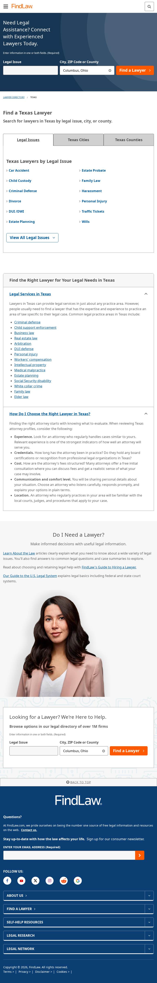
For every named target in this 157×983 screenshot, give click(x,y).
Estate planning (26, 375)
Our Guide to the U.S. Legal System (30, 576)
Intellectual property (30, 365)
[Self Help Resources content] (149, 922)
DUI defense (24, 349)
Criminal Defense (23, 191)
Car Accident (19, 170)
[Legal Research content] (149, 935)
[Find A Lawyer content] (149, 908)
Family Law (91, 180)
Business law (24, 333)
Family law (22, 391)
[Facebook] (7, 881)
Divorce (15, 201)
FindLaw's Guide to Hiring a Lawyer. (109, 567)
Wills (86, 221)
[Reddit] (64, 881)
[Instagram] (50, 881)
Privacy (24, 972)
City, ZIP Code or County (79, 62)
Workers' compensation (33, 359)
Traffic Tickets (93, 211)
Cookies (62, 972)
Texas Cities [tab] (78, 139)
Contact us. (29, 830)
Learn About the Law (19, 553)
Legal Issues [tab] (28, 139)
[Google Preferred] (78, 881)
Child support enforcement (35, 327)
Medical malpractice (29, 370)
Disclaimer (42, 972)
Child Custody (20, 180)
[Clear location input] (109, 70)
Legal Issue (12, 62)
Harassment (92, 191)
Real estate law (25, 338)
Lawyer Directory (14, 97)
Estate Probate (94, 170)
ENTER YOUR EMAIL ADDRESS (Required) (31, 847)
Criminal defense (27, 322)
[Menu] (6, 6)
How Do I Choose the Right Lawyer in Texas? (49, 413)
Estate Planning (22, 221)
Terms (7, 972)
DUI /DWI (16, 211)
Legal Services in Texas (30, 293)
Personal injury (26, 354)
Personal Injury (94, 201)
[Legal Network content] (149, 948)
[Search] (149, 6)
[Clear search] (103, 750)
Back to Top (80, 782)
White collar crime (28, 386)
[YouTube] (21, 881)
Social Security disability (32, 381)
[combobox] (30, 70)
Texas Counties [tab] (128, 139)
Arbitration (22, 343)
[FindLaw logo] (23, 6)
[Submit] (139, 855)
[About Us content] (149, 895)
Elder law (21, 397)
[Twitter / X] (35, 881)
